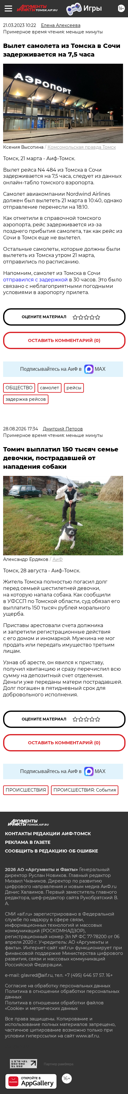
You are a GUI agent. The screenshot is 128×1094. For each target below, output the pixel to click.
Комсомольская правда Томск (82, 147)
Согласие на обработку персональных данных (57, 986)
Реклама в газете (27, 842)
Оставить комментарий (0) (64, 340)
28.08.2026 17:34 (20, 429)
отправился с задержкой (35, 280)
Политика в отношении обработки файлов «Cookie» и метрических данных (54, 1005)
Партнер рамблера (58, 1064)
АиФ (58, 559)
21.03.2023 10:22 (19, 25)
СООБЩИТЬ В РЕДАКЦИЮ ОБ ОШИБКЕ (51, 851)
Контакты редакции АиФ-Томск (48, 833)
